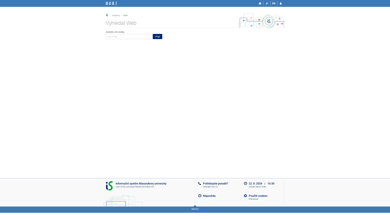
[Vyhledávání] (267, 3)
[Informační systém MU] (107, 15)
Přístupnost (253, 199)
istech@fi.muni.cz (210, 187)
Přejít (157, 36)
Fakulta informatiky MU (144, 187)
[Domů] (260, 3)
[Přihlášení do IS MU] (280, 3)
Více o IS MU (121, 187)
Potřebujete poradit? (215, 183)
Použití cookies (258, 195)
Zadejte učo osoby (133, 34)
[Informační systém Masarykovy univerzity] (111, 3)
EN (273, 3)
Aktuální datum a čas (257, 187)
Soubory (116, 15)
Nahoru (195, 209)
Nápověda (209, 195)
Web (126, 15)
